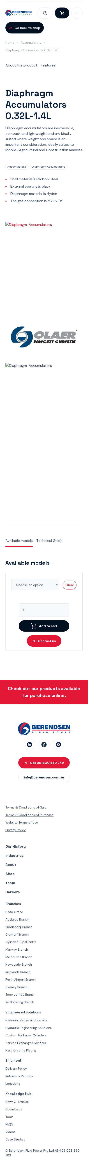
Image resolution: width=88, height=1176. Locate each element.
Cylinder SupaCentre (20, 942)
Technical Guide (49, 540)
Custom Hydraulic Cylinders (25, 1035)
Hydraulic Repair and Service (26, 1020)
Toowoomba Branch (20, 994)
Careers (12, 892)
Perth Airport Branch (20, 979)
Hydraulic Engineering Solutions (28, 1028)
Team (10, 882)
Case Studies (15, 1139)
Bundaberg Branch (18, 927)
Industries (14, 855)
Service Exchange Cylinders (25, 1043)
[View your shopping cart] (62, 13)
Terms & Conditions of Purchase (29, 815)
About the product (21, 65)
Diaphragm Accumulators (48, 166)
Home (9, 43)
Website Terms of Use (21, 822)
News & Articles (17, 1102)
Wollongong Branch (19, 1002)
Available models (19, 540)
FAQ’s (9, 1124)
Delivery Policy (16, 1068)
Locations (12, 1084)
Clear (69, 585)
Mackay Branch (16, 949)
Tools (9, 1117)
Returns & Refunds (19, 1076)
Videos (10, 1132)
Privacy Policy (15, 830)
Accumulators (31, 43)
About (10, 864)
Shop (10, 873)
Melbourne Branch (18, 957)
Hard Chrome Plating (20, 1050)
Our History (15, 846)
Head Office (14, 912)
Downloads (13, 1109)
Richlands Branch (17, 972)
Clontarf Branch (17, 934)
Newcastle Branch (18, 964)
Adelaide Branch (17, 919)
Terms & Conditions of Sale (25, 807)
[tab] (21, 65)
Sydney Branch (16, 987)
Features (48, 65)
